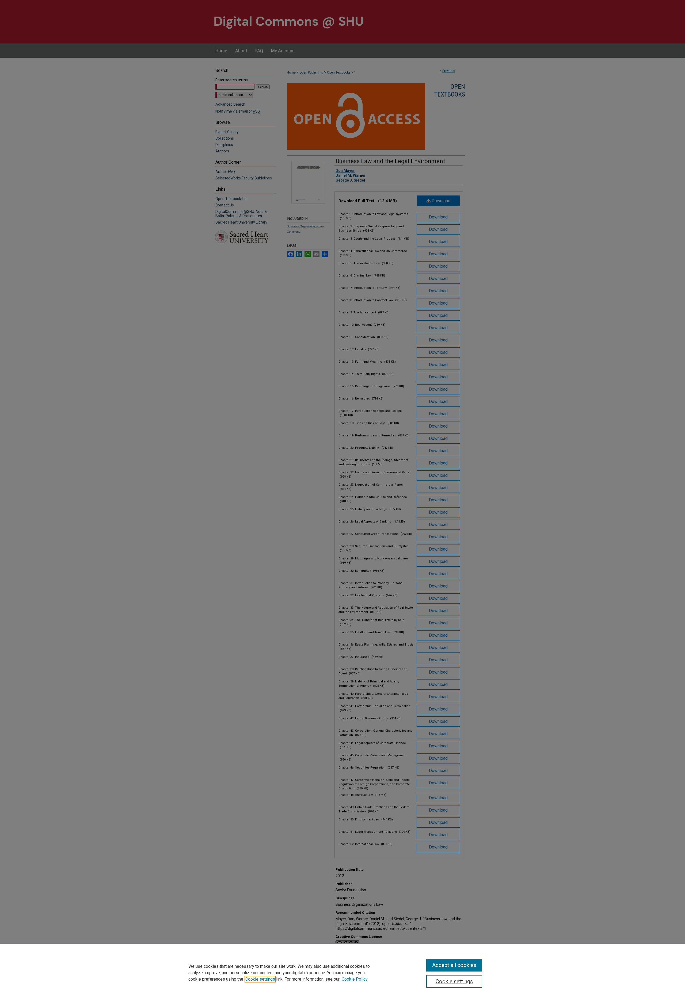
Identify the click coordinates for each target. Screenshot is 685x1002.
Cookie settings (260, 979)
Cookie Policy (355, 979)
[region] (342, 972)
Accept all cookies (454, 965)
